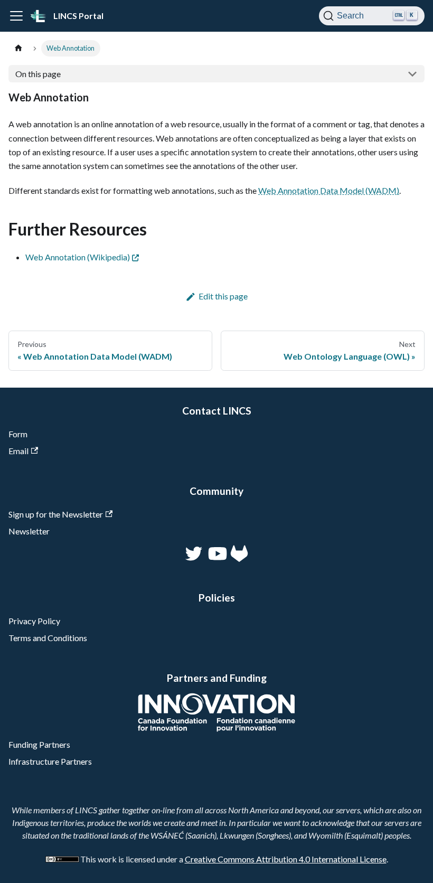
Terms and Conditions (47, 638)
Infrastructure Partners (50, 761)
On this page (38, 74)
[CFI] (216, 729)
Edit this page (223, 296)
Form (17, 434)
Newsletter (29, 531)
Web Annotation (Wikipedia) (77, 257)
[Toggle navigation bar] (16, 16)
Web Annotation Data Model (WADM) (328, 190)
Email (18, 451)
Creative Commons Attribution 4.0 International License (286, 859)
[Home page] (18, 48)
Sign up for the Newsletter (55, 514)
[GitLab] (239, 558)
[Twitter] (194, 558)
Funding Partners (39, 744)
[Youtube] (216, 558)
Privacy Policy (34, 621)
